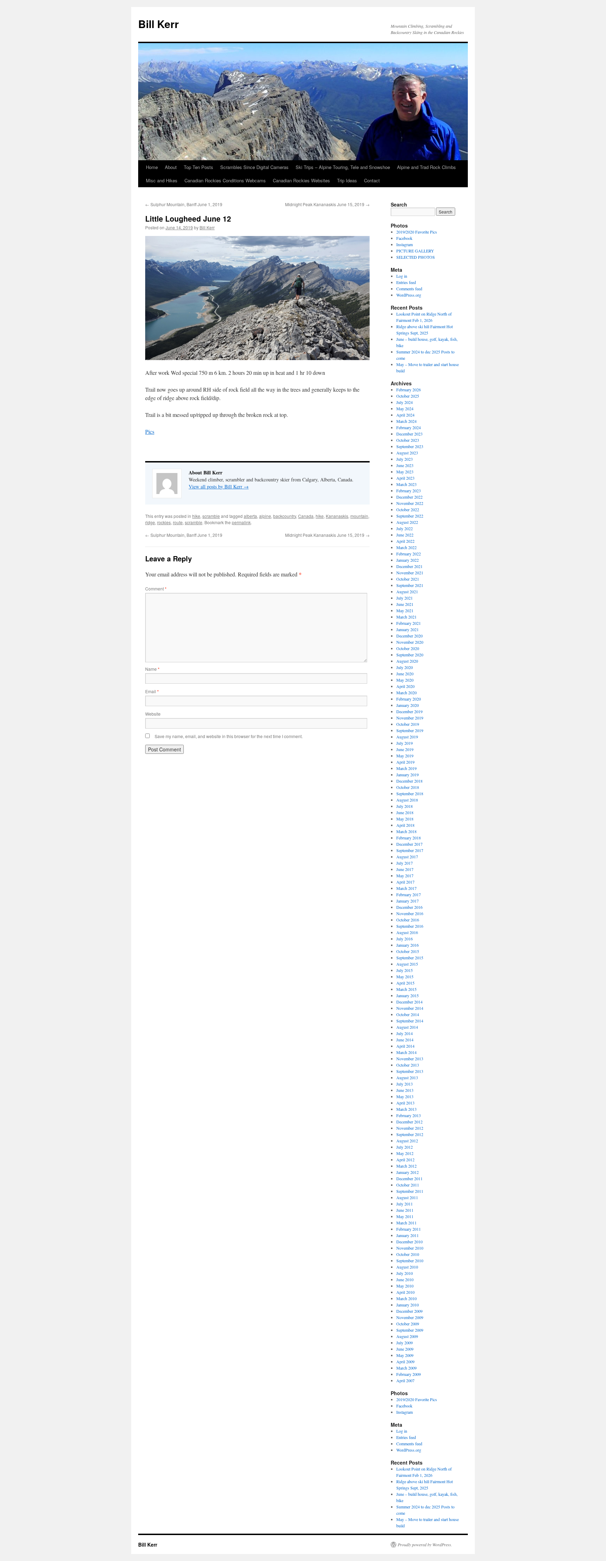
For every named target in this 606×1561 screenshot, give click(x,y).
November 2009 (409, 1317)
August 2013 (407, 1077)
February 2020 (408, 699)
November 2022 (409, 503)
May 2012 (404, 1153)
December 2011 (409, 1178)
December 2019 (409, 711)
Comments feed (409, 288)
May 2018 (404, 819)
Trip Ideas (347, 180)
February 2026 (408, 389)
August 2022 (407, 522)
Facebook (404, 238)
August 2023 (407, 452)
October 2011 (407, 1185)
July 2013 (404, 1084)
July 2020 (404, 667)
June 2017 (404, 869)
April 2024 (405, 415)
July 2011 (404, 1204)
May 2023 (404, 471)
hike (196, 516)
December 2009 (409, 1311)
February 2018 (408, 837)
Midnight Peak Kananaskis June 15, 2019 (327, 204)
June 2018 (404, 812)
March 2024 (406, 421)
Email (152, 691)
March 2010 (406, 1298)
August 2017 (407, 856)
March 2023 (406, 484)
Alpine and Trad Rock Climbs (426, 167)
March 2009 (406, 1368)
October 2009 (407, 1323)
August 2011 (407, 1197)
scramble (211, 516)
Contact (372, 180)
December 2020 (409, 635)
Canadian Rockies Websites (301, 180)
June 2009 (404, 1349)
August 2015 (407, 964)
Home (152, 167)
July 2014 (404, 1033)
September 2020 (409, 654)
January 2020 (407, 705)
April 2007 (405, 1380)
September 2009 (409, 1330)
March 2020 (406, 692)
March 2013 (406, 1109)
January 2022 (407, 560)
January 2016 (407, 945)
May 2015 (404, 976)
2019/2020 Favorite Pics (416, 232)
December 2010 (409, 1241)
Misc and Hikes (161, 180)
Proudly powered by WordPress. (425, 1544)
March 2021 (406, 617)
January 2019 (407, 774)
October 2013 (407, 1065)
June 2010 (404, 1279)
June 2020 (404, 673)
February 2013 (408, 1115)
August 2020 (407, 661)
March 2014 (406, 1052)
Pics (149, 431)
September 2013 (409, 1071)
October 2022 (407, 509)
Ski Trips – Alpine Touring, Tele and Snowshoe (343, 167)
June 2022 (404, 535)
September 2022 (409, 516)
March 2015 (406, 989)
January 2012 (407, 1172)
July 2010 (404, 1273)
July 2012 (404, 1147)
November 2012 (409, 1128)
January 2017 (407, 901)
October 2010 (407, 1254)
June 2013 (404, 1090)
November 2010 (409, 1248)
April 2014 (405, 1046)
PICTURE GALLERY (415, 251)
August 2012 (407, 1140)
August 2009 (407, 1336)
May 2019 (404, 755)
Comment (156, 589)
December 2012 (409, 1121)
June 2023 (404, 465)
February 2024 (408, 427)
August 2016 (407, 932)
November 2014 (409, 1008)
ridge (150, 522)
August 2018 (407, 800)
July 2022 (404, 528)
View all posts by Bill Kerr (219, 486)
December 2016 (409, 907)
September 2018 (409, 793)
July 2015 (404, 970)
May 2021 (404, 610)
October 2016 (407, 920)
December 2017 (409, 844)
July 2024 (404, 402)
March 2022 (406, 547)
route (178, 522)
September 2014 (409, 1020)
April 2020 (405, 686)
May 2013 (404, 1096)
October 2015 (407, 951)
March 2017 (406, 888)
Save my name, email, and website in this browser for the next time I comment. (229, 736)
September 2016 (409, 926)
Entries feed (406, 282)
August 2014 (407, 1027)
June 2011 (404, 1210)
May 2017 (404, 875)
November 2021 (409, 572)
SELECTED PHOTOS (415, 257)
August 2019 (407, 736)
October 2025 (407, 396)
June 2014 (404, 1039)
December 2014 (409, 1002)
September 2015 (409, 957)
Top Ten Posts (198, 167)
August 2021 (407, 591)
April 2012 (405, 1159)
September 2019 (409, 730)
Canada (306, 516)
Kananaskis (337, 516)
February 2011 (408, 1229)
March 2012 (406, 1166)
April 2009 (405, 1361)
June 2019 (404, 749)
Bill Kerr (158, 23)
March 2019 (406, 768)
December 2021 (409, 566)
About (171, 167)
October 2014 (407, 1014)
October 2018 (407, 787)
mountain (359, 516)
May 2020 (404, 680)
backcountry (284, 516)
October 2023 (407, 440)
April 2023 (405, 478)
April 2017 (405, 882)
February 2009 (408, 1374)
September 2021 (409, 585)
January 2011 (407, 1235)
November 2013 (409, 1058)
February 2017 (408, 894)
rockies (164, 522)
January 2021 (407, 629)
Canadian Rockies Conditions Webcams (225, 180)
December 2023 (409, 434)
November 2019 (409, 718)
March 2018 (406, 831)
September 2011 (409, 1191)
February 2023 (408, 490)
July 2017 (404, 863)
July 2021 (404, 598)
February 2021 (408, 623)
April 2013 (405, 1103)
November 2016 (409, 913)
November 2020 (409, 642)
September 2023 (409, 446)
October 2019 (407, 724)
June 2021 (404, 604)
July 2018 (404, 806)
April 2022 (405, 541)
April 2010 (405, 1292)
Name (152, 669)
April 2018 (405, 825)
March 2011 (406, 1222)
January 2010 (407, 1304)
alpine (265, 516)
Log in (401, 276)
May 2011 (404, 1216)
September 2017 (409, 850)
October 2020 (407, 648)
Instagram (404, 244)
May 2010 (404, 1286)
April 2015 (405, 983)
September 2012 (409, 1134)
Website (153, 714)
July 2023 (404, 459)
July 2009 (404, 1342)
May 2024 (404, 408)
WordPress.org (408, 295)
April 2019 (405, 762)
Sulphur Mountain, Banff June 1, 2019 (183, 204)
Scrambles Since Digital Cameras (254, 167)
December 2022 (409, 497)
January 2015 (407, 995)
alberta (250, 516)
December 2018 (409, 781)
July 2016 (404, 938)
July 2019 (404, 743)
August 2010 (407, 1267)
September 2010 (409, 1260)
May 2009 (404, 1355)
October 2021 (407, 579)
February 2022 (408, 553)
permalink (241, 522)
